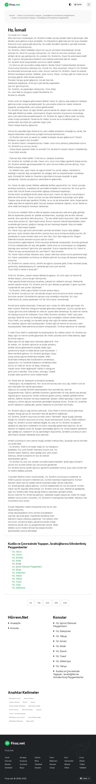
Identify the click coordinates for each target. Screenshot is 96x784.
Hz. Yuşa (16, 584)
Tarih (7, 757)
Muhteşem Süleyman (16, 721)
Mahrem (53, 761)
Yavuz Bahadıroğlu (34, 717)
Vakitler (83, 767)
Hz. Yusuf (16, 581)
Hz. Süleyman (18, 572)
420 (65, 603)
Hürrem (12, 15)
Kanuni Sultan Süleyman (17, 706)
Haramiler (69, 761)
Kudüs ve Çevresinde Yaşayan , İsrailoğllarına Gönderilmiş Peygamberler (46, 15)
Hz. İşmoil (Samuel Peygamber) (27, 566)
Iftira (37, 761)
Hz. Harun (17, 554)
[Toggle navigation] (88, 4)
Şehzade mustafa (34, 706)
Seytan (38, 767)
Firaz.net (9, 778)
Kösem (8, 764)
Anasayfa (15, 623)
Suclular (23, 764)
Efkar (66, 767)
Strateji (23, 757)
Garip (52, 767)
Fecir (52, 757)
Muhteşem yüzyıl (15, 698)
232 (47, 603)
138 (38, 603)
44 (30, 603)
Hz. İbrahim (17, 557)
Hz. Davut (17, 551)
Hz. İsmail (60, 641)
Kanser (53, 764)
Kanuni (25, 702)
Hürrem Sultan (29, 698)
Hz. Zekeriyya (18, 587)
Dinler (82, 761)
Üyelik (79, 4)
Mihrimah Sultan (27, 709)
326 (56, 603)
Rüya (22, 767)
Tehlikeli (38, 764)
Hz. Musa (16, 569)
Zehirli (37, 757)
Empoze (23, 761)
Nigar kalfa (30, 721)
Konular (14, 628)
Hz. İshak (16, 560)
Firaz (82, 757)
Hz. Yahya (17, 575)
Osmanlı (39, 709)
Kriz (66, 757)
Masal (67, 764)
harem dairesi (14, 709)
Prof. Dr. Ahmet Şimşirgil (17, 713)
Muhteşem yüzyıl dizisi (17, 717)
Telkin (82, 764)
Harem (33, 702)
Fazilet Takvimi (14, 702)
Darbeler (8, 767)
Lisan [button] (85, 778)
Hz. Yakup (17, 578)
